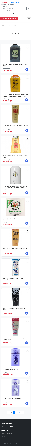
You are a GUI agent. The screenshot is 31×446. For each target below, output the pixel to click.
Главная (3, 25)
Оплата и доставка (6, 433)
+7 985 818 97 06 (9, 11)
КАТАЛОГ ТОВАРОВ (10, 18)
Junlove (15, 25)
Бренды (9, 25)
